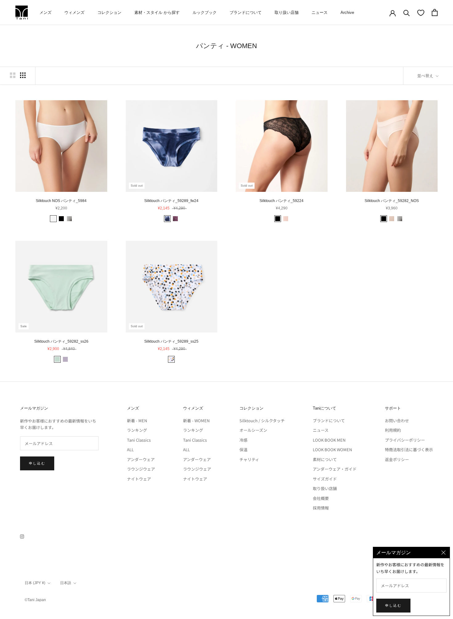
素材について (325, 459)
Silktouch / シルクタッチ (262, 420)
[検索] (406, 12)
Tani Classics (139, 440)
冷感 (243, 440)
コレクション (109, 12)
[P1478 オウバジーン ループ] (175, 218)
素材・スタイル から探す (157, 12)
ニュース (320, 12)
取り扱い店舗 (287, 12)
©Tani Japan (35, 600)
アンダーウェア (141, 459)
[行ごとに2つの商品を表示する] (12, 75)
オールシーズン (253, 430)
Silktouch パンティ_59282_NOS (392, 201)
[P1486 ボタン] (171, 359)
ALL (130, 449)
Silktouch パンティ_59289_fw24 (171, 201)
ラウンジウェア (141, 469)
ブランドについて (246, 12)
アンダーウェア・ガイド (335, 469)
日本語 (65, 583)
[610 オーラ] (65, 359)
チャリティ (249, 459)
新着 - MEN (137, 420)
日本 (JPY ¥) (35, 583)
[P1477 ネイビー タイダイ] (167, 218)
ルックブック (205, 12)
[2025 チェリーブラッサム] (391, 218)
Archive (347, 12)
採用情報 (321, 508)
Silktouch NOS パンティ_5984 (61, 201)
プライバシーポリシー (405, 440)
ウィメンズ (74, 12)
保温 (243, 449)
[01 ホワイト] (53, 218)
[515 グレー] (69, 218)
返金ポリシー (397, 459)
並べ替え (426, 75)
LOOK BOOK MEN (329, 440)
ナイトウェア (139, 479)
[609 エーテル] (57, 359)
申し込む (37, 463)
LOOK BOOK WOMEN (332, 449)
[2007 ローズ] (285, 218)
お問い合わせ (397, 420)
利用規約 (393, 430)
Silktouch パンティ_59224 (281, 201)
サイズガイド (325, 479)
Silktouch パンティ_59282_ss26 (61, 341)
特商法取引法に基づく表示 (409, 449)
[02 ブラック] (61, 218)
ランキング (137, 430)
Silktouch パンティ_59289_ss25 (171, 341)
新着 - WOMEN (196, 420)
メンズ (45, 12)
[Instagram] (22, 536)
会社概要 (321, 498)
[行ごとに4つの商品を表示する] (23, 75)
